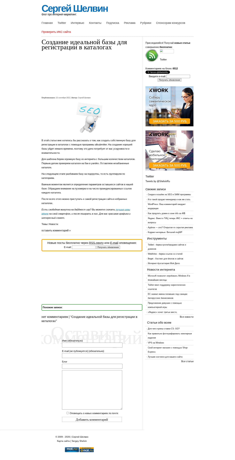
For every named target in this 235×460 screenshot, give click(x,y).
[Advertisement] (89, 73)
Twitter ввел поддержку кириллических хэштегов (167, 287)
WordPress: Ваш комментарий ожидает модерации (167, 206)
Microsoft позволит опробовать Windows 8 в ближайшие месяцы (169, 278)
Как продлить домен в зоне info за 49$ (166, 213)
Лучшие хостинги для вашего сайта (165, 357)
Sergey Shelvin (79, 441)
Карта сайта (63, 441)
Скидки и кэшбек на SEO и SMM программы (169, 194)
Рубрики (145, 22)
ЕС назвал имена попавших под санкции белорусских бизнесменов (167, 296)
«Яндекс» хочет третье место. (162, 312)
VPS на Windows (156, 343)
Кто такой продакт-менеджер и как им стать (169, 199)
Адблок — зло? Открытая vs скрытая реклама (170, 227)
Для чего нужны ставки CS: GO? (164, 328)
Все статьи (187, 361)
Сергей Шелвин (75, 8)
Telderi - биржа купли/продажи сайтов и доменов (167, 247)
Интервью (77, 22)
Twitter (62, 22)
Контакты (95, 22)
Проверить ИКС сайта (56, 31)
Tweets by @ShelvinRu (157, 181)
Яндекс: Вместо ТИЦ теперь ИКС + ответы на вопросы (170, 220)
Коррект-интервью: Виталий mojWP (165, 232)
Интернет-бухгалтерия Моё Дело (164, 263)
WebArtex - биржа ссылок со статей (165, 254)
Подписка (112, 22)
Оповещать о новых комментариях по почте (94, 413)
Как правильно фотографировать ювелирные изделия (170, 335)
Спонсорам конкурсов (170, 22)
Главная (47, 22)
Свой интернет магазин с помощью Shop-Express (168, 349)
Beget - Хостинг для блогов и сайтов (165, 258)
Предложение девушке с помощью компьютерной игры (165, 305)
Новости (53, 224)
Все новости (186, 316)
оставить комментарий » (56, 230)
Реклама (129, 22)
